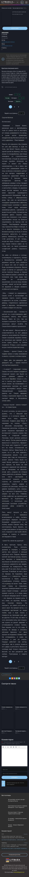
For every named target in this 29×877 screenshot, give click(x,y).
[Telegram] (19, 678)
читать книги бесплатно (21, 867)
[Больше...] (19, 747)
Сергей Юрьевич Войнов (8, 42)
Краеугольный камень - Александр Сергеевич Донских (15, 839)
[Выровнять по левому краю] (11, 747)
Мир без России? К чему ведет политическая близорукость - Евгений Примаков (15, 848)
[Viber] (14, 678)
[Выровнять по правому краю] (16, 747)
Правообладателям (14, 854)
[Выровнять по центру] (13, 747)
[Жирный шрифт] (3, 747)
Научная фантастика (18, 8)
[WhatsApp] (17, 678)
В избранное (7, 674)
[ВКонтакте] (10, 678)
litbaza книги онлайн (7, 8)
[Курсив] (5, 747)
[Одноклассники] (12, 678)
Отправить (14, 777)
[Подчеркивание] (8, 747)
